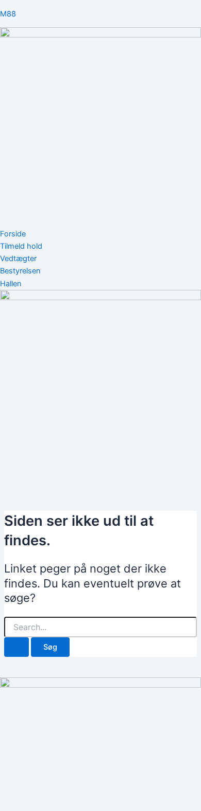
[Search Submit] (16, 647)
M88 (8, 14)
